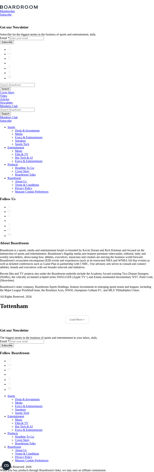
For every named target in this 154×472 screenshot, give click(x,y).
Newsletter (6, 102)
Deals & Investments (27, 130)
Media (19, 134)
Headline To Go (24, 167)
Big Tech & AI (24, 157)
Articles (4, 99)
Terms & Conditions (27, 184)
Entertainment (16, 147)
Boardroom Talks (25, 174)
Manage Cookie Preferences (31, 191)
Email (4, 38)
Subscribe (6, 14)
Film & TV (21, 154)
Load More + (77, 319)
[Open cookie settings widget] (6, 465)
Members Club (9, 106)
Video (3, 95)
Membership (7, 11)
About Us (21, 181)
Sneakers (20, 140)
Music (18, 150)
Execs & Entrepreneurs (28, 137)
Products (13, 164)
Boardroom (14, 178)
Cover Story (7, 92)
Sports (11, 127)
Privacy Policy (23, 188)
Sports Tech (22, 144)
